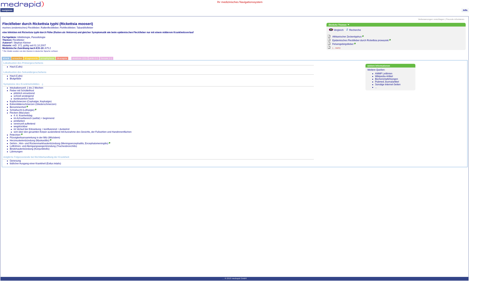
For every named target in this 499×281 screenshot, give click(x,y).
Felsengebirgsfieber (343, 44)
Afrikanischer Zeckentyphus (347, 36)
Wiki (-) (93, 58)
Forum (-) (106, 58)
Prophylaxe (47, 58)
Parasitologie (38, 37)
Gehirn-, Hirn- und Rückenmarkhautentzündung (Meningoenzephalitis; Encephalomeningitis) (59, 143)
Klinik (6, 58)
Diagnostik (31, 58)
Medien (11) (80, 58)
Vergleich (339, 30)
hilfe (465, 10)
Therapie (62, 58)
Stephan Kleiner (22, 42)
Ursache (17, 58)
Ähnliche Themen (337, 25)
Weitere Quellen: (384, 78)
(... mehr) (336, 48)
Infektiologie (23, 37)
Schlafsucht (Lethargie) (22, 110)
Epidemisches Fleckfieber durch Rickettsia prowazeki (360, 40)
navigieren (7, 10)
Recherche (355, 30)
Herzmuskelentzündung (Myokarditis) (29, 140)
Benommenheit (18, 107)
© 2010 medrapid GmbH (236, 278)
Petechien (15, 134)
